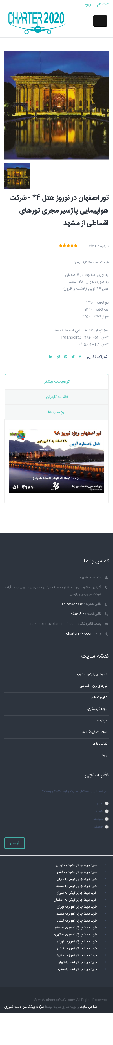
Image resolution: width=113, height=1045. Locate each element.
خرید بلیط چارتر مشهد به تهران (76, 865)
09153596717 (72, 604)
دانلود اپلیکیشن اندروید (91, 674)
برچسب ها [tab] (56, 412)
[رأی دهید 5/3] (68, 246)
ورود (87, 4)
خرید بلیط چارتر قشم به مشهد (77, 969)
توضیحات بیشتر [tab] (57, 381)
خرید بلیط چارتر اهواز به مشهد (77, 914)
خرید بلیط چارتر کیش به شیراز (77, 893)
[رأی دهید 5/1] (76, 246)
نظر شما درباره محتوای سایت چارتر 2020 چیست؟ (75, 791)
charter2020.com (80, 633)
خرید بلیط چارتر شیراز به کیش (77, 948)
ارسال (14, 843)
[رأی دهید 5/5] (61, 246)
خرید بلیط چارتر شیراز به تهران (77, 941)
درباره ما (101, 720)
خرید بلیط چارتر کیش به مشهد (76, 886)
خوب (99, 811)
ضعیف (98, 827)
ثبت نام (103, 4)
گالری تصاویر (98, 697)
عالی (100, 803)
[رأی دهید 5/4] (64, 246)
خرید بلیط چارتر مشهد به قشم (77, 872)
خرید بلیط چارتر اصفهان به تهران (75, 934)
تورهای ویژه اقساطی (93, 686)
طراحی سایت (88, 1007)
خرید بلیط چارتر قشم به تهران (77, 962)
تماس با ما (100, 744)
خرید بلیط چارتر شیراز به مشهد (77, 955)
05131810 (77, 614)
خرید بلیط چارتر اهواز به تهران (77, 907)
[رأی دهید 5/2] (72, 246)
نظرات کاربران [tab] (57, 397)
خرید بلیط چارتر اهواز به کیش (77, 921)
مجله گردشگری (97, 709)
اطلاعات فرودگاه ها (94, 732)
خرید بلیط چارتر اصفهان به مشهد (75, 927)
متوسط (98, 819)
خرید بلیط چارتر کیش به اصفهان (75, 900)
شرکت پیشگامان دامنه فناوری (24, 1007)
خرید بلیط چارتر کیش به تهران (77, 879)
